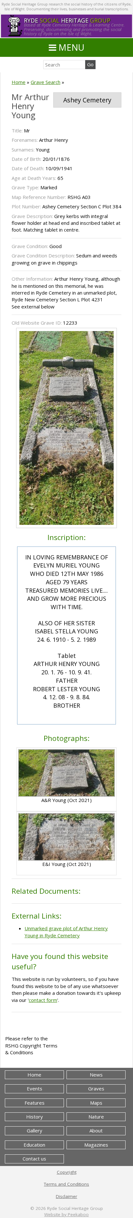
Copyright (67, 1172)
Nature (96, 1116)
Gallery (34, 1130)
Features (35, 1102)
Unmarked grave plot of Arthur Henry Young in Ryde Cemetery (66, 931)
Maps (96, 1102)
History (34, 1116)
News (96, 1074)
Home (19, 82)
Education (34, 1144)
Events (34, 1088)
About (96, 1130)
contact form (43, 1000)
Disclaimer (66, 1196)
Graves (96, 1088)
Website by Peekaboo (66, 1214)
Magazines (96, 1144)
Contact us (34, 1158)
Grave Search (45, 82)
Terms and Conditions (66, 1184)
